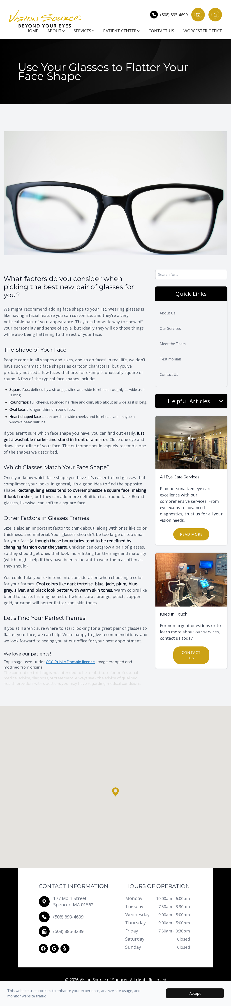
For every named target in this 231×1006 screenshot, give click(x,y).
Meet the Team (173, 343)
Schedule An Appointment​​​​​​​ (203, 12)
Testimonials (171, 359)
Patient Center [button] (119, 30)
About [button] (54, 30)
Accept (195, 993)
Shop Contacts (217, 12)
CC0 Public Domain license (70, 662)
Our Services (170, 328)
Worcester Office (202, 30)
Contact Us (161, 30)
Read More (191, 534)
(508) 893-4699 (174, 14)
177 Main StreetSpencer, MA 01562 (73, 901)
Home (32, 30)
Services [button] (82, 30)
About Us (168, 313)
